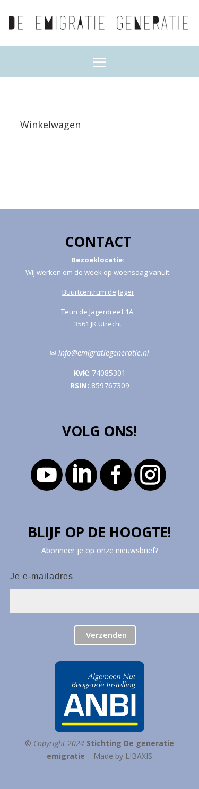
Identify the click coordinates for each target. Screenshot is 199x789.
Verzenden (106, 635)
